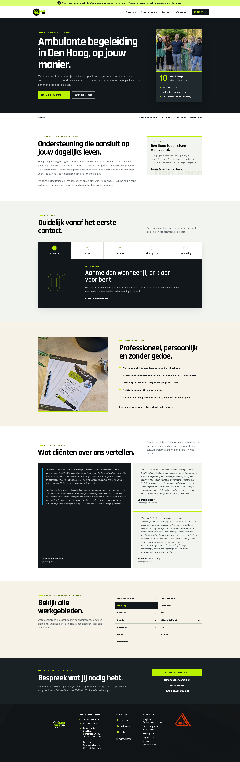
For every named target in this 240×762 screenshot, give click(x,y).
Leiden (180, 627)
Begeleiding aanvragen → (177, 673)
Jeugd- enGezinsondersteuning (152, 720)
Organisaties (148, 737)
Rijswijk (136, 620)
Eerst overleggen (83, 95)
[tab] (54, 250)
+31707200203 (90, 723)
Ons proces (166, 117)
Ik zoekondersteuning (149, 743)
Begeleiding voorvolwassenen (150, 727)
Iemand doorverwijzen (177, 679)
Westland (136, 612)
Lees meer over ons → (132, 407)
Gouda (136, 634)
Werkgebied (196, 117)
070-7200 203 (177, 685)
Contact (200, 12)
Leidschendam (180, 598)
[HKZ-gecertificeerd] (183, 719)
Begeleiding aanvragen (54, 95)
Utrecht (180, 634)
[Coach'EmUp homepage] (60, 724)
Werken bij (181, 12)
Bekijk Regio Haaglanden (167, 168)
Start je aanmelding (98, 298)
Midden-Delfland (180, 620)
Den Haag (136, 605)
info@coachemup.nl (177, 690)
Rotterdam (136, 627)
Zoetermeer (180, 605)
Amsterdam (136, 641)
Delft (180, 612)
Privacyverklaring (123, 738)
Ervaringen (180, 117)
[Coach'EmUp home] (39, 12)
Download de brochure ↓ (160, 407)
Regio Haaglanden (136, 598)
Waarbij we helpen (148, 117)
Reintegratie (148, 733)
